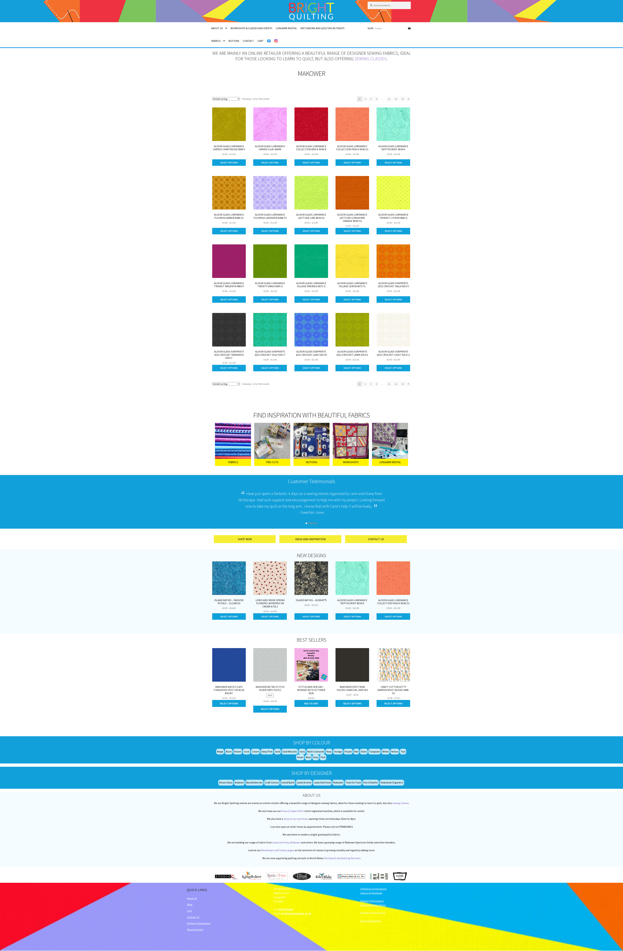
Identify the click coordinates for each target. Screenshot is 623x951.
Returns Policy (195, 929)
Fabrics (216, 40)
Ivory (302, 751)
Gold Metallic (289, 751)
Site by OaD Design (370, 920)
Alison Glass (225, 782)
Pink (322, 757)
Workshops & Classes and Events (251, 28)
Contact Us (376, 539)
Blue (308, 757)
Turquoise (374, 751)
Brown (237, 751)
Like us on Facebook (371, 893)
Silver (364, 751)
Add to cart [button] (311, 703)
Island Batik (287, 782)
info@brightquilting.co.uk (296, 913)
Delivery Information (198, 923)
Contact (248, 40)
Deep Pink (267, 751)
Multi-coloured (315, 751)
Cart (260, 40)
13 (403, 98)
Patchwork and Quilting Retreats (322, 28)
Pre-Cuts (272, 462)
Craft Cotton (272, 782)
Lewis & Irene (304, 782)
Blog (189, 904)
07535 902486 (285, 909)
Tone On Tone (353, 782)
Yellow (394, 751)
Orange (338, 751)
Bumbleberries (254, 782)
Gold (277, 751)
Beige (220, 751)
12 (396, 98)
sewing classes (370, 59)
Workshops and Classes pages (278, 850)
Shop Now (245, 539)
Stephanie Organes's (391, 782)
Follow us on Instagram (373, 888)
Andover (239, 782)
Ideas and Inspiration (310, 539)
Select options (229, 162)
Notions (233, 40)
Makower (338, 782)
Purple (348, 751)
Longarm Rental (286, 28)
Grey (315, 757)
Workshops (351, 462)
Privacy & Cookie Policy (373, 905)
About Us (217, 28)
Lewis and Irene (322, 782)
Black (229, 751)
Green (300, 757)
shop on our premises (295, 818)
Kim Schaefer (370, 782)
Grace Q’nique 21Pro (292, 811)
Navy (329, 751)
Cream (255, 751)
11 (389, 98)
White (385, 751)
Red (356, 751)
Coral (247, 751)
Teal (403, 751)
